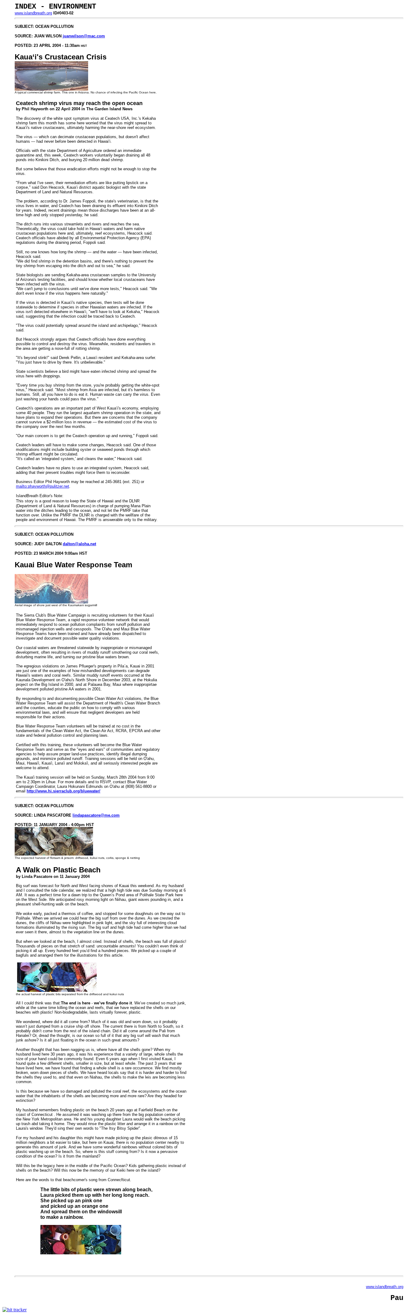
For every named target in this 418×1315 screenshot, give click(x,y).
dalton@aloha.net (79, 544)
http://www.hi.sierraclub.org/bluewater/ (63, 791)
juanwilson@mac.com (84, 36)
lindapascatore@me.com (96, 815)
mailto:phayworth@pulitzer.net (42, 486)
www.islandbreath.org (33, 13)
